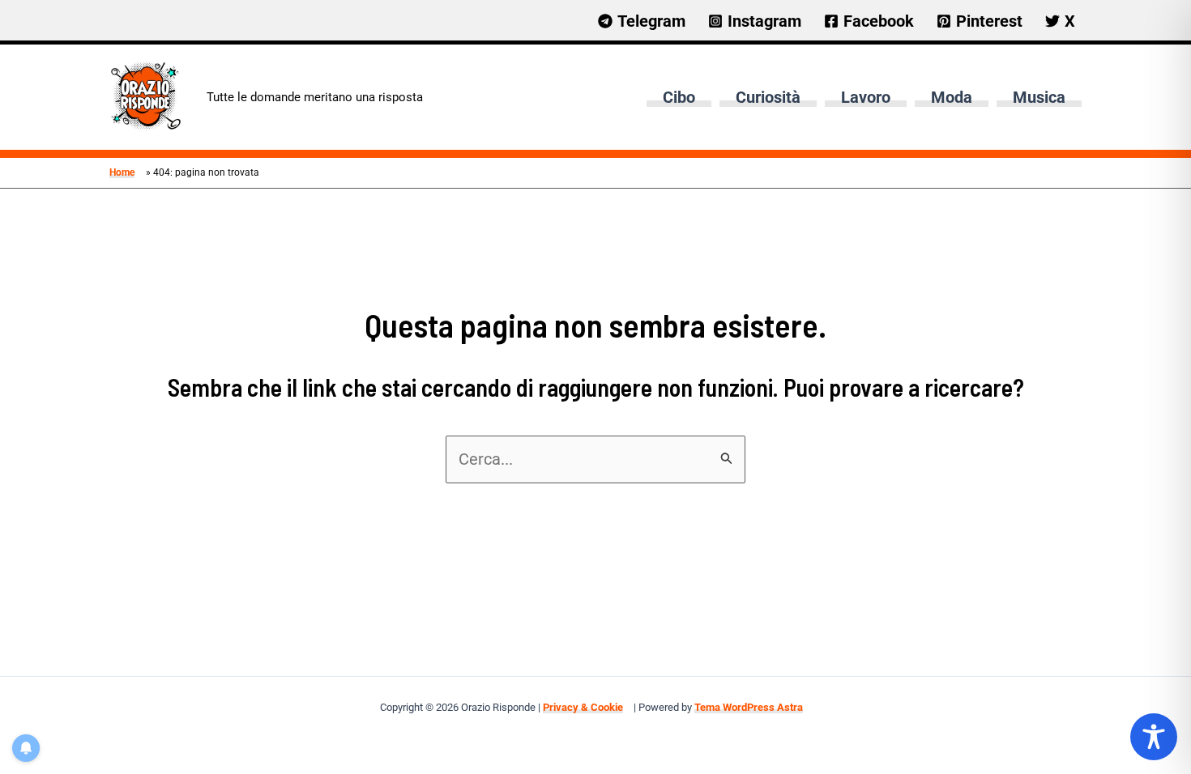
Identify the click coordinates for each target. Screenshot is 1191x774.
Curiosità (768, 97)
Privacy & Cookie (583, 707)
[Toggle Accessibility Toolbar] (1154, 737)
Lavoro (865, 97)
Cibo (679, 97)
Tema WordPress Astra (748, 707)
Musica (1039, 97)
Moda (951, 97)
